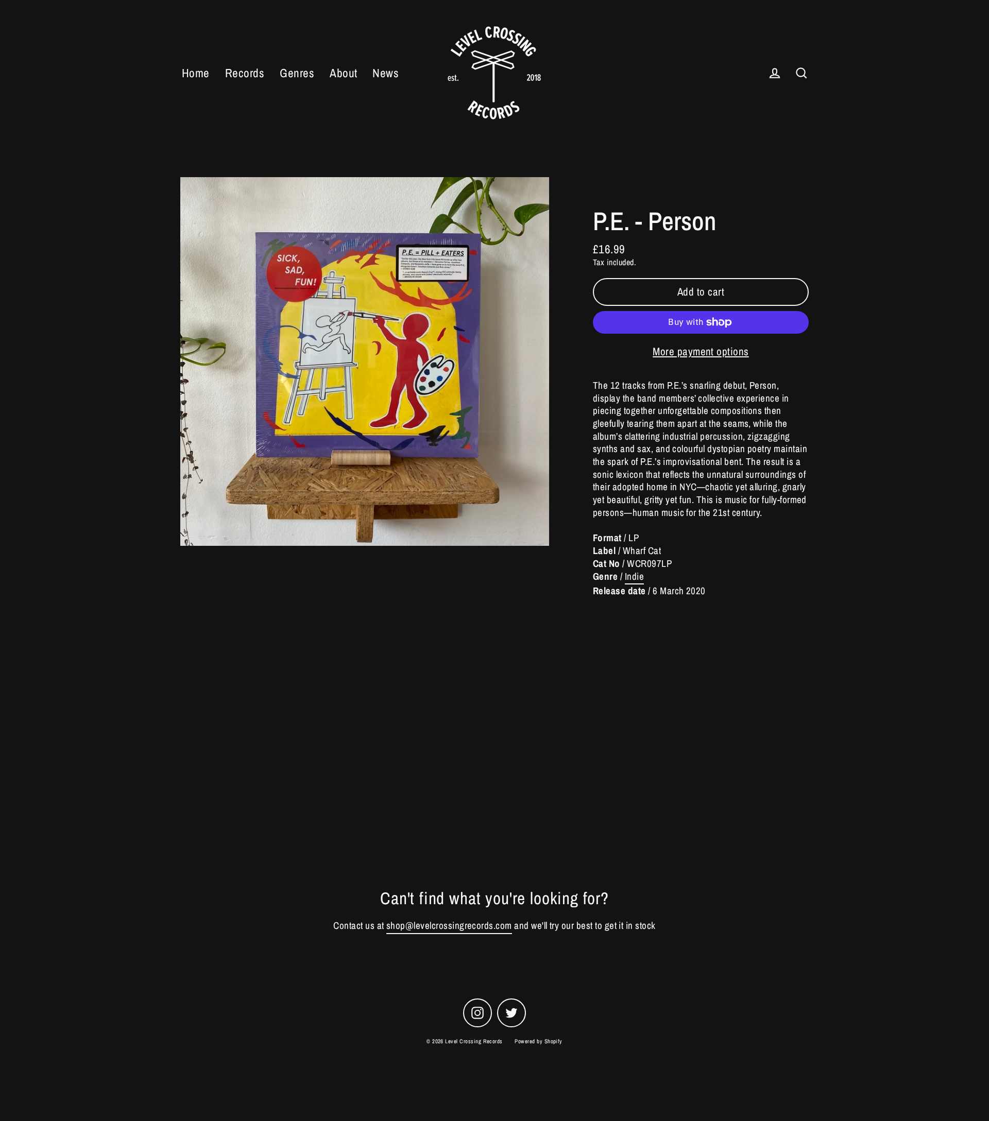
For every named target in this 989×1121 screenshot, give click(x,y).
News (385, 73)
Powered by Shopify (538, 1041)
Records (244, 73)
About (343, 73)
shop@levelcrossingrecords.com (449, 925)
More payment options (701, 351)
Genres (297, 73)
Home (196, 73)
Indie (634, 576)
